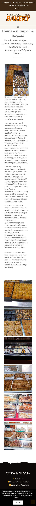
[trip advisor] (16, 8)
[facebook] (19, 8)
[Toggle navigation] (18, 27)
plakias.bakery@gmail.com (20, 5)
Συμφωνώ (18, 502)
